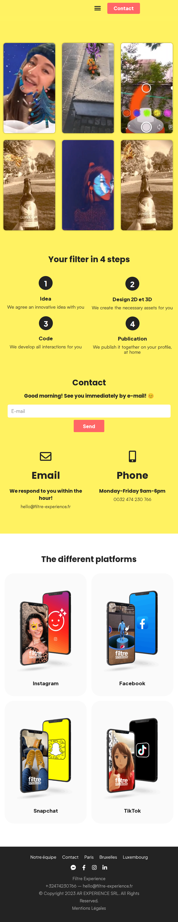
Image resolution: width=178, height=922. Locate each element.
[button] (97, 8)
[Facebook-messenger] (73, 867)
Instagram (46, 683)
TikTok (132, 810)
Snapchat (46, 810)
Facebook (132, 683)
